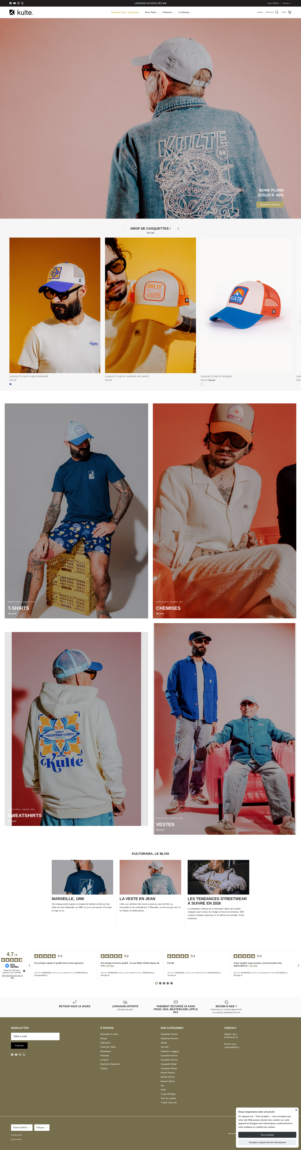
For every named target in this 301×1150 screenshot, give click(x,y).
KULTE (19, 1135)
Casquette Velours (169, 1068)
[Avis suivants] (298, 965)
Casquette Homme (169, 1055)
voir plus (110, 965)
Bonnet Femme (168, 1077)
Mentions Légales (234, 1133)
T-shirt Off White (168, 1094)
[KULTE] (21, 12)
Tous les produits (168, 1098)
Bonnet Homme (168, 1072)
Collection (167, 12)
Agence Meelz (16, 1139)
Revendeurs (105, 1051)
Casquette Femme (169, 1060)
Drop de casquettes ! (150, 228)
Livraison (104, 1060)
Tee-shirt (165, 1047)
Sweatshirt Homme (169, 1038)
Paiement (104, 1055)
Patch (163, 1090)
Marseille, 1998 (68, 899)
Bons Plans (150, 12)
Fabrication (105, 1043)
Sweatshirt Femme (169, 1034)
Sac (162, 1085)
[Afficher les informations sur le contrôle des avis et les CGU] (24, 971)
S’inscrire (19, 1045)
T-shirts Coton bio (169, 1102)
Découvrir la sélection (270, 204)
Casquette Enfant (169, 1064)
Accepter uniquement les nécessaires (267, 1142)
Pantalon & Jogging (169, 1051)
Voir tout (150, 232)
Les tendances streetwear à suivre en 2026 (217, 901)
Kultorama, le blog (150, 853)
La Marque (184, 12)
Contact (103, 1068)
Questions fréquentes (110, 1064)
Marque (103, 1038)
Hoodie (164, 1043)
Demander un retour (109, 1034)
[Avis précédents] (29, 965)
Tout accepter (267, 1135)
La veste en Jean (137, 899)
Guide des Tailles (108, 1047)
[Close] (296, 1110)
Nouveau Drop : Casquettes (125, 12)
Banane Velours (168, 1081)
